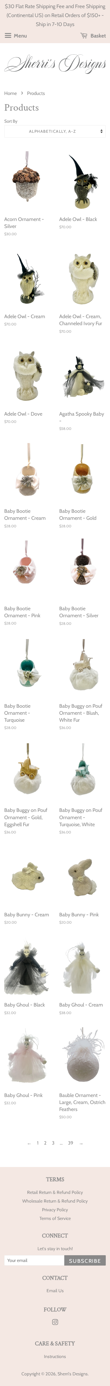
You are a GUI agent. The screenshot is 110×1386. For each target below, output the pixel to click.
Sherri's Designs (73, 1373)
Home (10, 93)
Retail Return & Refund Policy (55, 1192)
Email (52, 1290)
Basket (97, 35)
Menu (20, 35)
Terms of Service (55, 1218)
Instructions (55, 1356)
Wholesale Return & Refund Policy (55, 1201)
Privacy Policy (55, 1209)
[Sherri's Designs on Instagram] (55, 1323)
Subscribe (85, 1261)
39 (70, 1143)
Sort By (10, 121)
